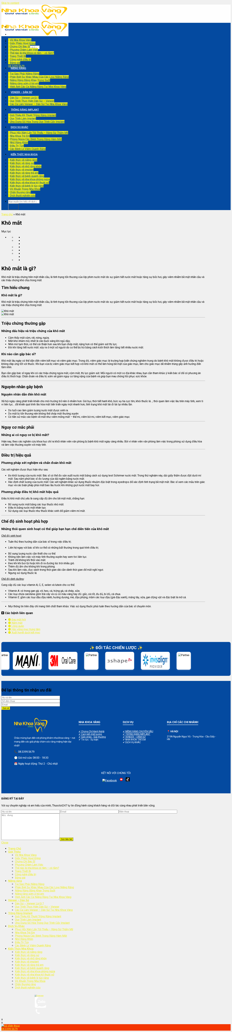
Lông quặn (17, 626)
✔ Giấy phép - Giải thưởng (92, 737)
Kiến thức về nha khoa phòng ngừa (30, 179)
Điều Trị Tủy (17, 145)
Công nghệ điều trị (20, 59)
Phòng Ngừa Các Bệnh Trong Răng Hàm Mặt (36, 139)
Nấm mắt (16, 622)
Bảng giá (15, 62)
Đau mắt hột (18, 619)
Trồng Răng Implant (25, 109)
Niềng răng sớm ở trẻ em (24, 83)
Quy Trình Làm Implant (23, 118)
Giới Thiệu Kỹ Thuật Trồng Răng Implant (33, 115)
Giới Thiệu (17, 34)
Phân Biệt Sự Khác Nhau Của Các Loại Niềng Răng (39, 77)
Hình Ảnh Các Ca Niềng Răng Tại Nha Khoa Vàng (38, 86)
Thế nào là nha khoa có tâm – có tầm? (32, 53)
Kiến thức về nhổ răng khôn (25, 166)
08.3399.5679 (16, 66)
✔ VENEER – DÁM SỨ (134, 737)
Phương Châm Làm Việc (24, 49)
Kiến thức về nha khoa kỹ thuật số (29, 182)
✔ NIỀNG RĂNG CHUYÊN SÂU (138, 731)
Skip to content (10, 3)
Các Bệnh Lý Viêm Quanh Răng (28, 149)
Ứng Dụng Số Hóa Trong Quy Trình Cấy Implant (37, 121)
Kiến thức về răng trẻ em (24, 173)
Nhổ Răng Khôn (19, 142)
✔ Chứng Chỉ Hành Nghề (91, 731)
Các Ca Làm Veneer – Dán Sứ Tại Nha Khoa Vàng (39, 104)
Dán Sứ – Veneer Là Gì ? (24, 97)
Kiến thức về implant (22, 169)
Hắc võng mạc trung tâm (25, 629)
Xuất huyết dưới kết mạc (25, 632)
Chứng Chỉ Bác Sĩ (20, 46)
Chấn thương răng (20, 192)
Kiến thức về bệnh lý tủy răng (27, 185)
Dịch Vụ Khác (19, 127)
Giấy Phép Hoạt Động (22, 43)
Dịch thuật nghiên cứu (22, 195)
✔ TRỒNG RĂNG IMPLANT (136, 734)
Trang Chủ (18, 26)
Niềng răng (18, 68)
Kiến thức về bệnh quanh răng (27, 176)
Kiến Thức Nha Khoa (24, 154)
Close (4, 842)
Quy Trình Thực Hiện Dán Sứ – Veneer (32, 101)
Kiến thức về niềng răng (23, 160)
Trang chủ (7, 214)
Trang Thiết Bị (18, 56)
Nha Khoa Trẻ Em (20, 136)
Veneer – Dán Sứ (21, 92)
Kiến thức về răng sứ (22, 163)
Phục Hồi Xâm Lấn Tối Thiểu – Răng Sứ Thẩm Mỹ (39, 132)
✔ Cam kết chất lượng (90, 734)
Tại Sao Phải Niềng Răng (24, 73)
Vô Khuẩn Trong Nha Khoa (25, 189)
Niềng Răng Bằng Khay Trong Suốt (30, 80)
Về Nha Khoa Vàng (20, 40)
